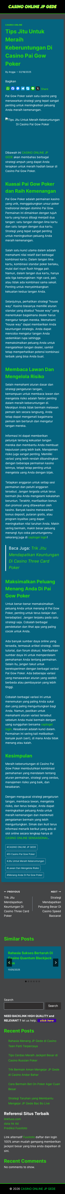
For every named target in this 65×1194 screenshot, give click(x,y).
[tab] (26, 981)
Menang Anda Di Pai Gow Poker (24, 875)
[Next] (55, 963)
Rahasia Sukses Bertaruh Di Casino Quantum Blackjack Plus (30, 958)
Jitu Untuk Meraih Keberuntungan (25, 861)
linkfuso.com (12, 1119)
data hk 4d (11, 1123)
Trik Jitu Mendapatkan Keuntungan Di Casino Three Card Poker (16, 903)
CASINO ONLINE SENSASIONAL (26, 838)
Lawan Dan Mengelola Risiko (23, 868)
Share (44, 89)
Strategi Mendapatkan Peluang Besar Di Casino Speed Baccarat (49, 903)
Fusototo (29, 1137)
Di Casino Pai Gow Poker (21, 854)
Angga (12, 72)
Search (8, 999)
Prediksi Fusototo (15, 1128)
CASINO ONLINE (13, 25)
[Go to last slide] (9, 963)
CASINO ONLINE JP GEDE (21, 847)
